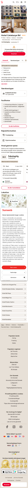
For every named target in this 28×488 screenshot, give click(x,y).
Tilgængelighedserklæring (14, 388)
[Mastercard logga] (4, 437)
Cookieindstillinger (14, 398)
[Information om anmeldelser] (18, 42)
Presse (14, 385)
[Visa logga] (8, 437)
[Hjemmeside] (2, 2)
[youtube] (20, 428)
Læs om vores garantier (14, 421)
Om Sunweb (14, 378)
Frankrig (14, 340)
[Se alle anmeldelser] (10, 42)
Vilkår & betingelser (14, 419)
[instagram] (14, 428)
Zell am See (14, 354)
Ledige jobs (14, 383)
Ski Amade (14, 369)
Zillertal (14, 364)
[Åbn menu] (25, 2)
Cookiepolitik (14, 401)
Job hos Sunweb (18, 477)
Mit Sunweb (14, 416)
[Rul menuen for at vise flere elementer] (26, 60)
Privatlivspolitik (14, 396)
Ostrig (14, 338)
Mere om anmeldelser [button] (16, 152)
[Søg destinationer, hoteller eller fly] (13, 2)
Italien (14, 343)
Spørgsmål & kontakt (14, 414)
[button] (14, 12)
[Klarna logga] (12, 437)
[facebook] (7, 428)
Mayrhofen (14, 356)
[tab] (5, 60)
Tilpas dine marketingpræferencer (14, 403)
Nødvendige (13, 272)
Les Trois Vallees (14, 367)
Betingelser (11, 480)
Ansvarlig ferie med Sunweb (14, 380)
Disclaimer (14, 406)
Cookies (18, 480)
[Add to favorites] (24, 8)
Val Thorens (14, 351)
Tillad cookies (13, 267)
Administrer (13, 277)
